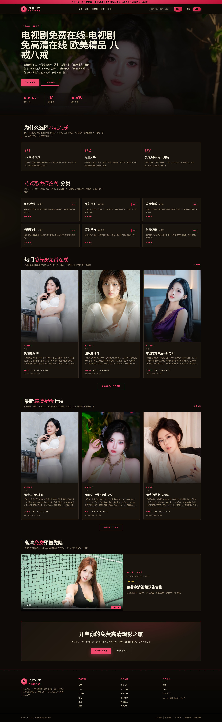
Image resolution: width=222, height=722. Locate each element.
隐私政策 (178, 718)
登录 (189, 9)
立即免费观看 (30, 82)
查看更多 (27, 216)
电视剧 (95, 9)
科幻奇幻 (124, 689)
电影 (87, 9)
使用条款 (188, 718)
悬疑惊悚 (124, 698)
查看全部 (197, 265)
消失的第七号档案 (157, 495)
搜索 (178, 9)
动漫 (110, 9)
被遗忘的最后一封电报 (160, 353)
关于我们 (158, 718)
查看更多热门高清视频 (111, 386)
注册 (197, 9)
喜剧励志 (124, 702)
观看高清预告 (50, 82)
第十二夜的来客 (34, 495)
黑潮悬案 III (31, 353)
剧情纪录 (124, 706)
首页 (81, 9)
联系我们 (168, 718)
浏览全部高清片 (101, 651)
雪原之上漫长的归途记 (99, 495)
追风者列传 (92, 353)
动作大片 (124, 685)
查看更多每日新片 (111, 527)
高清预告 (166, 693)
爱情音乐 (124, 693)
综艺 (103, 9)
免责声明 (197, 718)
